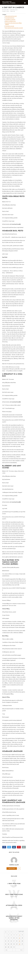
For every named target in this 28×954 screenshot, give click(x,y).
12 (19, 937)
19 (19, 941)
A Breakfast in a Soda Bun (10, 19)
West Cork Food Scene (14, 894)
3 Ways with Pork (14, 883)
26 (19, 944)
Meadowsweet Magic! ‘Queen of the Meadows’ (14, 918)
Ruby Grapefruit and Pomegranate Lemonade (14, 27)
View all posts (12, 868)
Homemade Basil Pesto (9, 17)
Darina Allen (6, 9)
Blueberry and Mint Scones (10, 21)
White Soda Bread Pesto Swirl (11, 16)
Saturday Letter (14, 9)
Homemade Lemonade (9, 26)
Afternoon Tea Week (14, 905)
